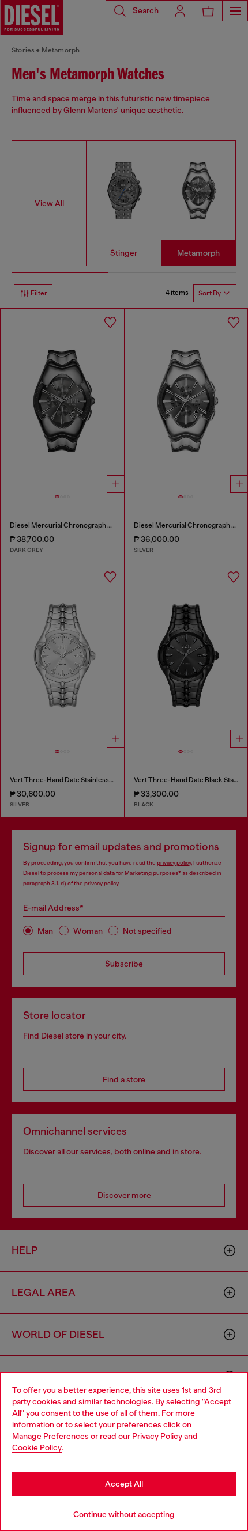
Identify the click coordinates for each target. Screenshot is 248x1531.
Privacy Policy (157, 1436)
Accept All (124, 1483)
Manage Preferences (50, 1436)
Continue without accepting (124, 1514)
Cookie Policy (37, 1447)
